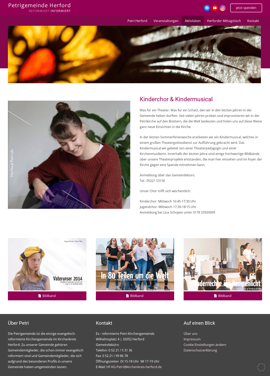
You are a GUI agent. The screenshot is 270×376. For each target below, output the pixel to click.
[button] (261, 367)
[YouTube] (215, 8)
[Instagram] (223, 8)
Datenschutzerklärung (200, 350)
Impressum (192, 339)
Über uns (190, 333)
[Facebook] (207, 8)
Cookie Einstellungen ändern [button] (205, 345)
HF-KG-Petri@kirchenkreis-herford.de (134, 367)
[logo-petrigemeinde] (42, 8)
